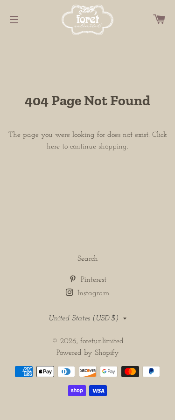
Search (87, 259)
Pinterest (92, 280)
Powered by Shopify (87, 353)
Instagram (92, 293)
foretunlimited (102, 341)
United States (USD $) (84, 318)
